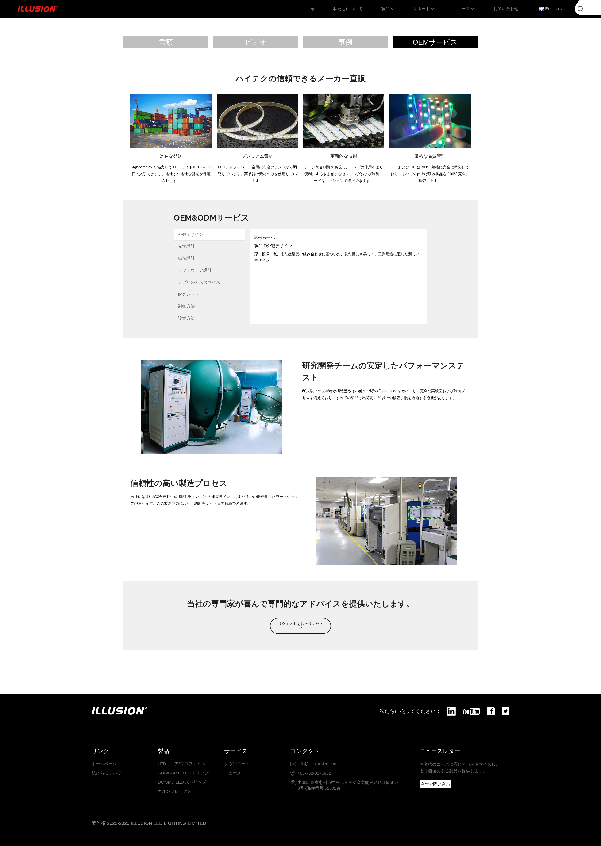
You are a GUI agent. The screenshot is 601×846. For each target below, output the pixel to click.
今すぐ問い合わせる (435, 785)
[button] (300, 626)
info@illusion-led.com (317, 763)
